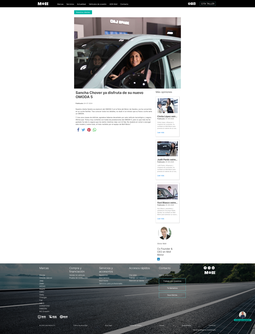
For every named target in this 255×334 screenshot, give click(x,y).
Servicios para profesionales (110, 283)
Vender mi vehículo (77, 275)
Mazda (42, 275)
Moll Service (104, 278)
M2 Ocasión (44, 311)
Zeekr (41, 283)
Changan (43, 297)
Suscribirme (172, 295)
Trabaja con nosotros (137, 278)
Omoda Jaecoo (45, 278)
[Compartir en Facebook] (78, 129)
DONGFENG (44, 306)
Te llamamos (172, 288)
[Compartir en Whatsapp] (94, 129)
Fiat (40, 300)
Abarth (42, 289)
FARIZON (43, 309)
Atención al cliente (136, 281)
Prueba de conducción (78, 278)
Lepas (41, 303)
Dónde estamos (165, 275)
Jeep (41, 281)
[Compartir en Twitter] (83, 129)
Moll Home (103, 281)
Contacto (124, 4)
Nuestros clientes (83, 12)
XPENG (42, 286)
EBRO (41, 292)
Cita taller (207, 3)
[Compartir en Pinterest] (89, 129)
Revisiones (103, 275)
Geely (41, 295)
